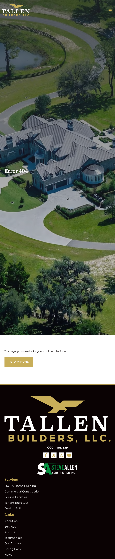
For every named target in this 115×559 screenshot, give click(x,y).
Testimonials (13, 537)
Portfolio (10, 532)
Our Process (12, 543)
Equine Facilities (15, 497)
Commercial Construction (22, 491)
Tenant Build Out (16, 502)
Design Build (13, 508)
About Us (11, 521)
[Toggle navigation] (110, 10)
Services (10, 526)
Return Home (19, 361)
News (8, 554)
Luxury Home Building (20, 486)
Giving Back (12, 549)
